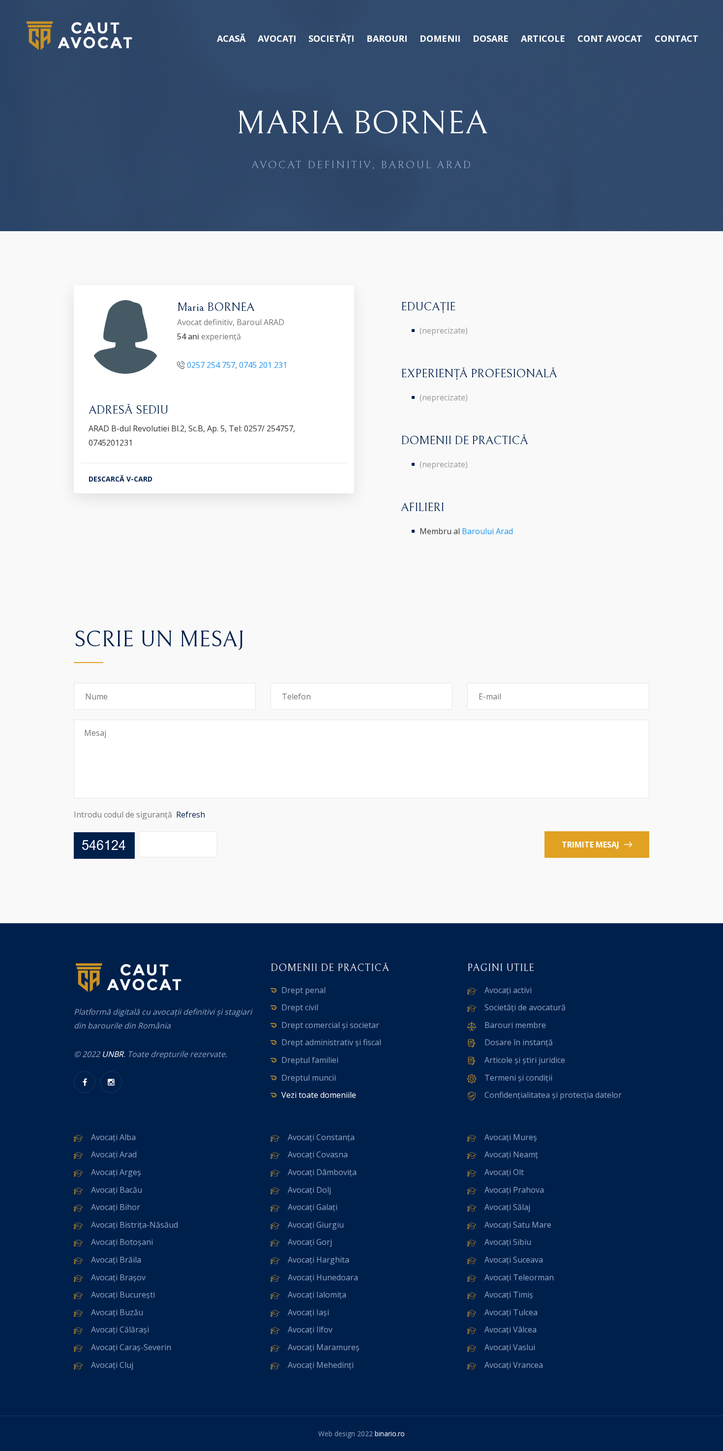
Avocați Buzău (117, 1312)
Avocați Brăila (116, 1259)
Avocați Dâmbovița (322, 1172)
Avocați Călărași (120, 1329)
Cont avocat (609, 38)
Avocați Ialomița (317, 1294)
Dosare (491, 38)
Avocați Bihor (115, 1207)
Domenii (440, 38)
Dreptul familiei (309, 1060)
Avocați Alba (113, 1137)
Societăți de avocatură (525, 1007)
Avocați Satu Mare (517, 1224)
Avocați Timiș (508, 1294)
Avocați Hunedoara (323, 1277)
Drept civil (299, 1007)
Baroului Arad (487, 531)
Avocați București (123, 1294)
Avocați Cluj (112, 1365)
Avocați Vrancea (513, 1365)
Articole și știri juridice (524, 1060)
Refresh (190, 814)
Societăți (331, 38)
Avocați (277, 38)
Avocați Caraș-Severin (131, 1347)
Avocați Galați (312, 1207)
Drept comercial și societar (330, 1025)
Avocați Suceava (513, 1259)
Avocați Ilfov (310, 1329)
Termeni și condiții (518, 1077)
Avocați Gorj (310, 1242)
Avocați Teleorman (519, 1277)
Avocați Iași (308, 1312)
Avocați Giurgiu (316, 1224)
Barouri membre (515, 1025)
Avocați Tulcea (511, 1312)
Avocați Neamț (511, 1154)
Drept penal (303, 990)
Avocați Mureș (510, 1137)
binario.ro (390, 1433)
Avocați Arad (114, 1154)
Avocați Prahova (514, 1189)
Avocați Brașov (118, 1277)
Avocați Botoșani (122, 1242)
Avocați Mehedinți (321, 1365)
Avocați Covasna (318, 1154)
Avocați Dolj (309, 1189)
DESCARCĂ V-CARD (120, 479)
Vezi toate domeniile (318, 1094)
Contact (676, 38)
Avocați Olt (504, 1172)
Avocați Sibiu (507, 1242)
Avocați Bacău (116, 1189)
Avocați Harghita (318, 1259)
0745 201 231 (263, 365)
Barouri (386, 38)
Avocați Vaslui (509, 1347)
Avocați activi (508, 990)
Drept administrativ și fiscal (331, 1042)
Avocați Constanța (321, 1137)
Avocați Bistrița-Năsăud (134, 1224)
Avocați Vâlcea (510, 1329)
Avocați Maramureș (324, 1347)
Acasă (231, 38)
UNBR (112, 1054)
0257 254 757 (211, 365)
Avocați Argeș (116, 1172)
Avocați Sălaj (507, 1207)
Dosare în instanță (518, 1042)
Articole (543, 38)
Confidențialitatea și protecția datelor (553, 1094)
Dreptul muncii (308, 1077)
